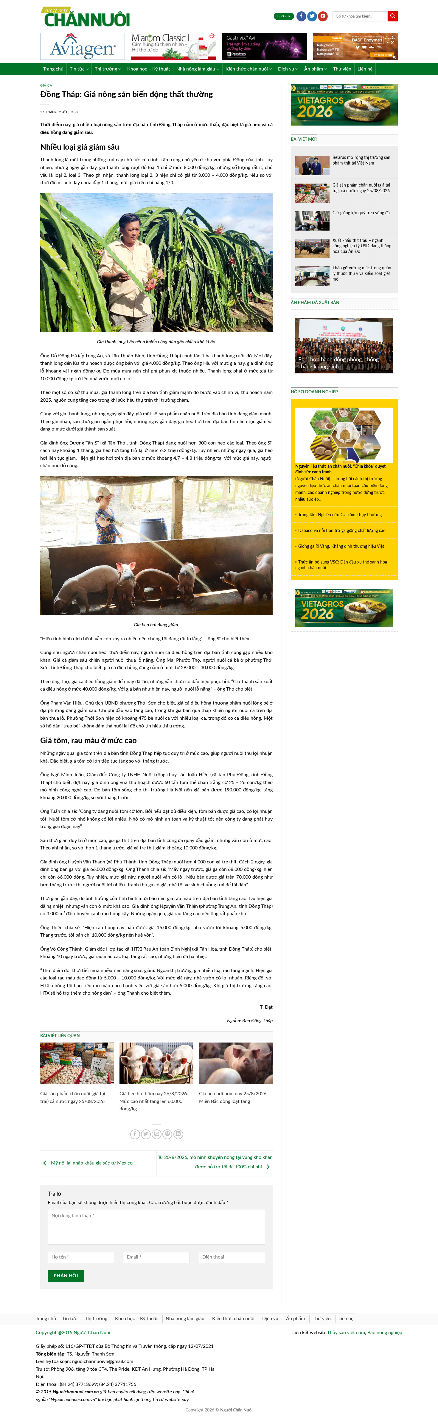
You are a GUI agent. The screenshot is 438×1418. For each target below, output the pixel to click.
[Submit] (393, 16)
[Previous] (294, 345)
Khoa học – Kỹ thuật (148, 69)
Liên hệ (365, 69)
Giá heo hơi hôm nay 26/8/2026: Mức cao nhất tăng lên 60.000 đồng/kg (153, 1101)
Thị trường (106, 69)
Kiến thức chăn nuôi (247, 69)
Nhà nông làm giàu (195, 69)
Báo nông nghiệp (384, 1332)
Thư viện (342, 69)
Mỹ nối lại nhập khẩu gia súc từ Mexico (91, 1163)
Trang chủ (53, 69)
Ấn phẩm (313, 69)
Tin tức (77, 69)
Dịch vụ (286, 69)
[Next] (394, 345)
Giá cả (46, 85)
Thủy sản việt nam (346, 1332)
